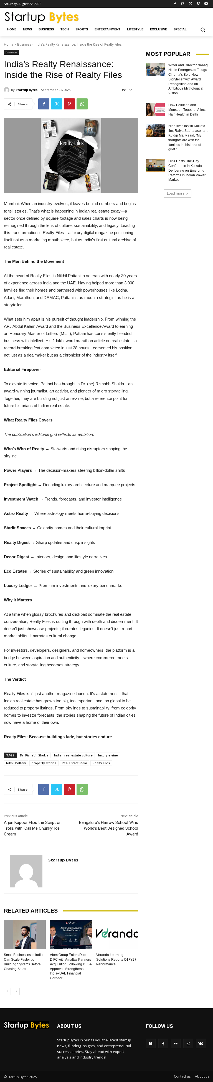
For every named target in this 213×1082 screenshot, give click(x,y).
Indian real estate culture (73, 755)
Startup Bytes (26, 90)
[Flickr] (176, 1043)
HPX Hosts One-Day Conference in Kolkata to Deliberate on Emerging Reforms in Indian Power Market (187, 170)
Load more (175, 193)
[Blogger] (151, 1043)
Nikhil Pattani (16, 763)
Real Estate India (74, 763)
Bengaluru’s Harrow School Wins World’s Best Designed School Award (108, 828)
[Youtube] (206, 4)
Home (9, 44)
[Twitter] (190, 4)
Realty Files (101, 763)
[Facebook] (175, 4)
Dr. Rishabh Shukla (34, 755)
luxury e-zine (108, 755)
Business (24, 44)
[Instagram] (183, 4)
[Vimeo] (198, 4)
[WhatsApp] (82, 103)
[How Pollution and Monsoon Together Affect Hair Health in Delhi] (155, 109)
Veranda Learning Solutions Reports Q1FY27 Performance (116, 959)
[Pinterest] (69, 103)
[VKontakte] (201, 1043)
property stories (44, 763)
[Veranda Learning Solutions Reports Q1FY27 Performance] (117, 934)
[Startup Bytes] (7, 90)
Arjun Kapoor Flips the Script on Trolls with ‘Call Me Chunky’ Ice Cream (33, 828)
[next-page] (16, 991)
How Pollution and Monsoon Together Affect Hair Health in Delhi (187, 109)
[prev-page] (7, 991)
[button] (202, 29)
